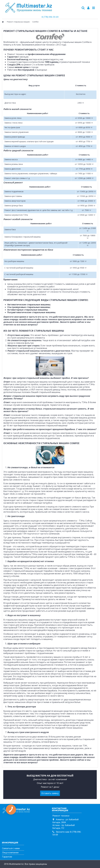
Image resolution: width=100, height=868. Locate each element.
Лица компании (10, 852)
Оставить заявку (50, 793)
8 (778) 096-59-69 (50, 17)
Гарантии (7, 856)
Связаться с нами (11, 848)
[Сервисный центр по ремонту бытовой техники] (41, 7)
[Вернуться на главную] (3, 22)
